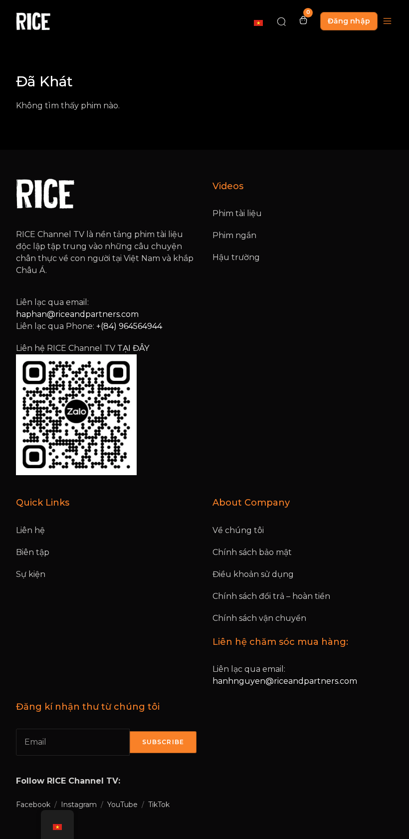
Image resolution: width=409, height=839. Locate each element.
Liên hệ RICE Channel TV (82, 348)
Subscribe (163, 742)
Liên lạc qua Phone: (89, 326)
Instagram (79, 804)
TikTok (159, 804)
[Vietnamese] (259, 22)
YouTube (122, 804)
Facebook (33, 804)
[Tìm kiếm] (281, 21)
